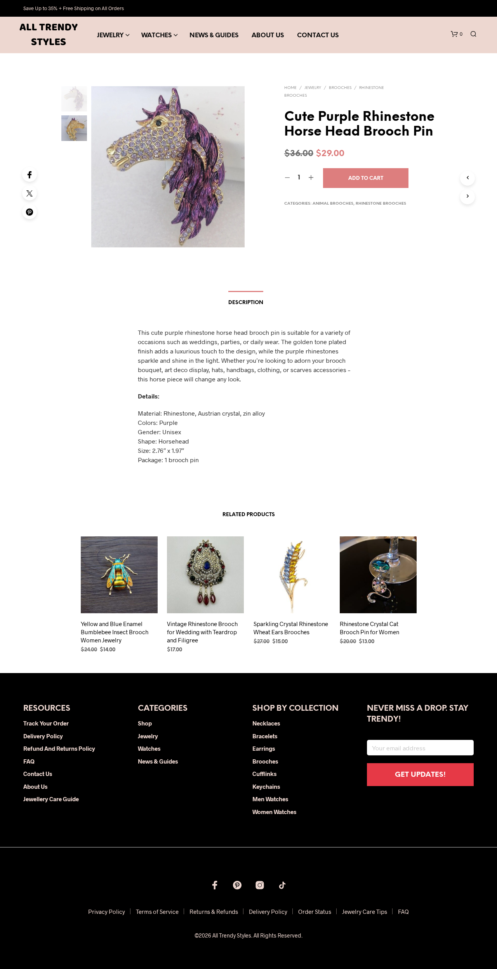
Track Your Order (46, 723)
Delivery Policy (43, 735)
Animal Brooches (333, 204)
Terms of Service (157, 911)
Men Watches (270, 798)
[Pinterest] (29, 211)
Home (290, 88)
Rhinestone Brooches (381, 204)
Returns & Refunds (213, 911)
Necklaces (266, 723)
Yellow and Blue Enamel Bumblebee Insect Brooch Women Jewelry (114, 631)
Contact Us (318, 35)
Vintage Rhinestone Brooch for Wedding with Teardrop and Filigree (202, 631)
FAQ (29, 761)
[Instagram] (259, 885)
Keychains (266, 786)
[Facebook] (29, 174)
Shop (145, 723)
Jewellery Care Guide (51, 798)
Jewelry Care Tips (364, 911)
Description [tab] (245, 302)
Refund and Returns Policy (59, 748)
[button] (456, 34)
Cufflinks (264, 773)
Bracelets (264, 735)
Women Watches (274, 811)
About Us (268, 35)
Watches (156, 35)
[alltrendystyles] (282, 885)
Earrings (263, 748)
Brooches (340, 88)
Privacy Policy (106, 911)
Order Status (314, 911)
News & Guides (213, 35)
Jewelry (110, 35)
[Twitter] (29, 193)
